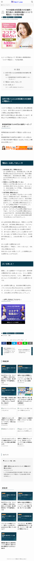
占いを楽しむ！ (10, 85)
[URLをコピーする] (30, 343)
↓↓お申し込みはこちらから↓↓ (16, 87)
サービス (5, 335)
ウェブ (4, 17)
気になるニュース (17, 17)
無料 (9, 335)
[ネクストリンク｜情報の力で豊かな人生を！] (17, 2)
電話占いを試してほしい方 (13, 82)
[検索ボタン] (32, 2)
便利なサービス (10, 17)
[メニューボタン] (2, 2)
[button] (3, 343)
